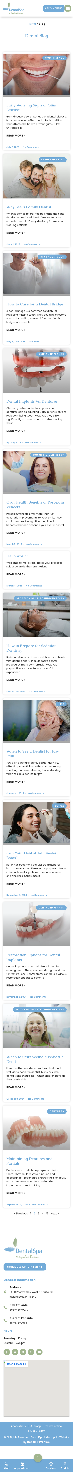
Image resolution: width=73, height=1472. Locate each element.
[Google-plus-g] (31, 1352)
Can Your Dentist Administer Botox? (31, 855)
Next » (54, 1213)
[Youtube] (39, 1352)
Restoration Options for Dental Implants (33, 957)
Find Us (65, 1468)
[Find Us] (65, 1464)
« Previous (21, 1213)
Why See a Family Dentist (28, 207)
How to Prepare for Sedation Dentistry (31, 648)
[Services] (51, 1464)
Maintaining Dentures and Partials (29, 1161)
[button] (67, 8)
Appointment (22, 1468)
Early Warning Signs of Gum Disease (31, 107)
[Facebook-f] (7, 1352)
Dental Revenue (38, 1442)
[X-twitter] (15, 1352)
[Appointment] (22, 1464)
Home (32, 24)
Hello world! (17, 556)
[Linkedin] (23, 1352)
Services (51, 1468)
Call (6, 1468)
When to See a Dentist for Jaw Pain (32, 753)
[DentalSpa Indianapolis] (13, 8)
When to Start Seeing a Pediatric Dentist (34, 1059)
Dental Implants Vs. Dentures (31, 401)
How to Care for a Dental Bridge (34, 304)
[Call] (6, 1464)
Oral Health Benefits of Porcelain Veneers (35, 504)
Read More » (15, 135)
